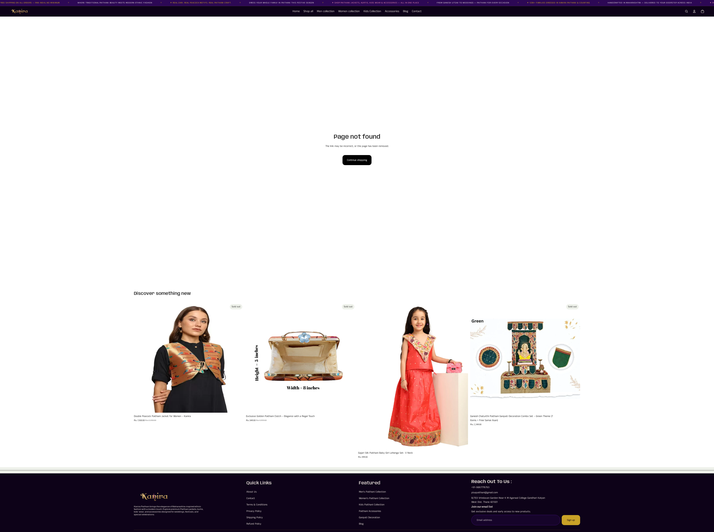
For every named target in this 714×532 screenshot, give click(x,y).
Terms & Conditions (256, 505)
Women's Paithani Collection (374, 498)
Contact (250, 498)
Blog (361, 524)
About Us (251, 492)
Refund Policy (253, 524)
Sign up (571, 520)
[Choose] (462, 443)
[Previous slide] (139, 357)
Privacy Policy (253, 511)
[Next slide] (238, 357)
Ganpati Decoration (369, 517)
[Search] (686, 11)
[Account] (694, 11)
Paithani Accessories (370, 511)
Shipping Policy (254, 517)
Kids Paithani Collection (371, 505)
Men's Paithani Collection (372, 492)
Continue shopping (357, 160)
